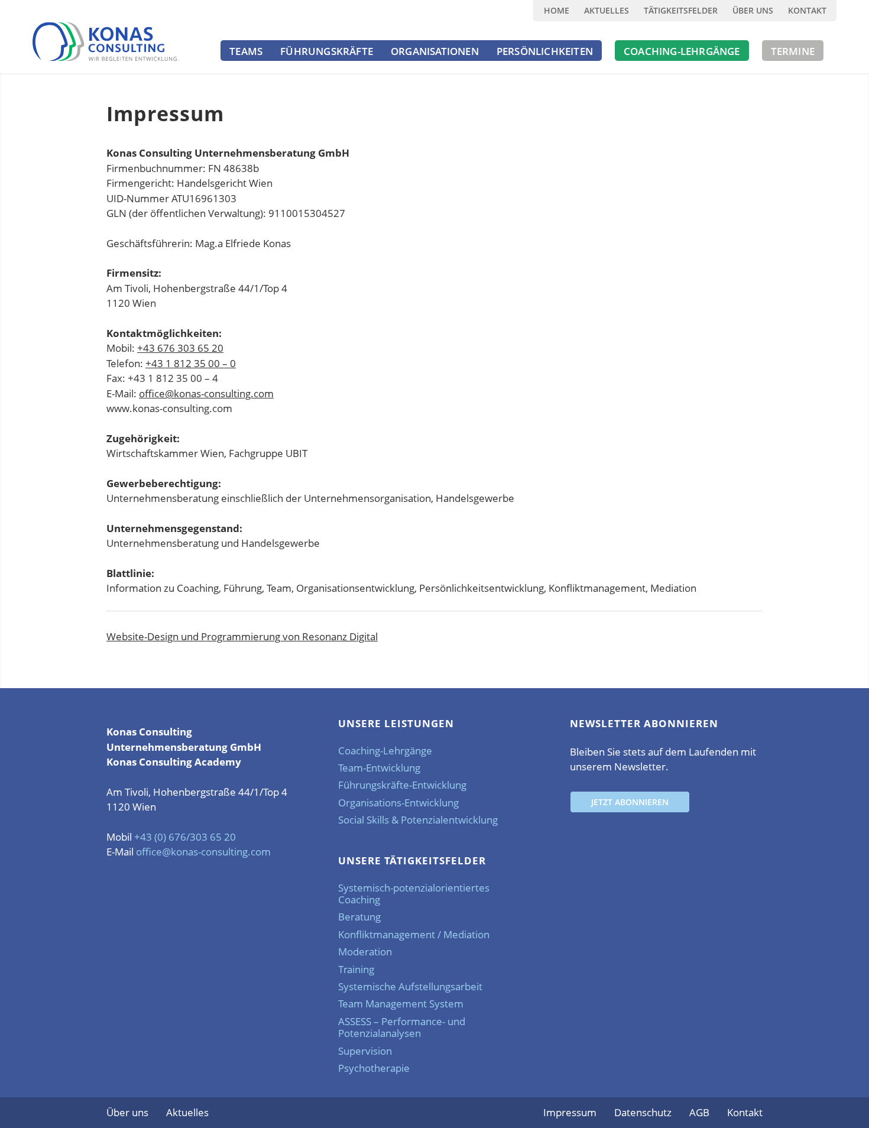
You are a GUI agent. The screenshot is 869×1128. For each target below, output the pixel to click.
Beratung (359, 916)
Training (356, 969)
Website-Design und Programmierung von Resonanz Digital (242, 636)
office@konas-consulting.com (206, 393)
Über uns (752, 10)
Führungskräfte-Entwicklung (402, 785)
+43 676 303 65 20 (180, 348)
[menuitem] (556, 11)
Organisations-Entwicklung (398, 802)
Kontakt (807, 10)
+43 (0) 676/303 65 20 (185, 837)
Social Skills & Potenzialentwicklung (418, 819)
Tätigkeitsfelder (681, 10)
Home (556, 10)
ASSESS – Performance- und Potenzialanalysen (401, 1027)
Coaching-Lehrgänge (385, 750)
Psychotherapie (374, 1068)
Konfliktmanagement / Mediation (413, 934)
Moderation (365, 951)
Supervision (365, 1051)
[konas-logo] (106, 41)
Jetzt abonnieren (630, 802)
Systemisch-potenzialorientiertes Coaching (413, 893)
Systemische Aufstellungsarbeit (410, 986)
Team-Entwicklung (379, 767)
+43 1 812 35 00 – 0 (190, 363)
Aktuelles (606, 10)
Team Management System (400, 1003)
